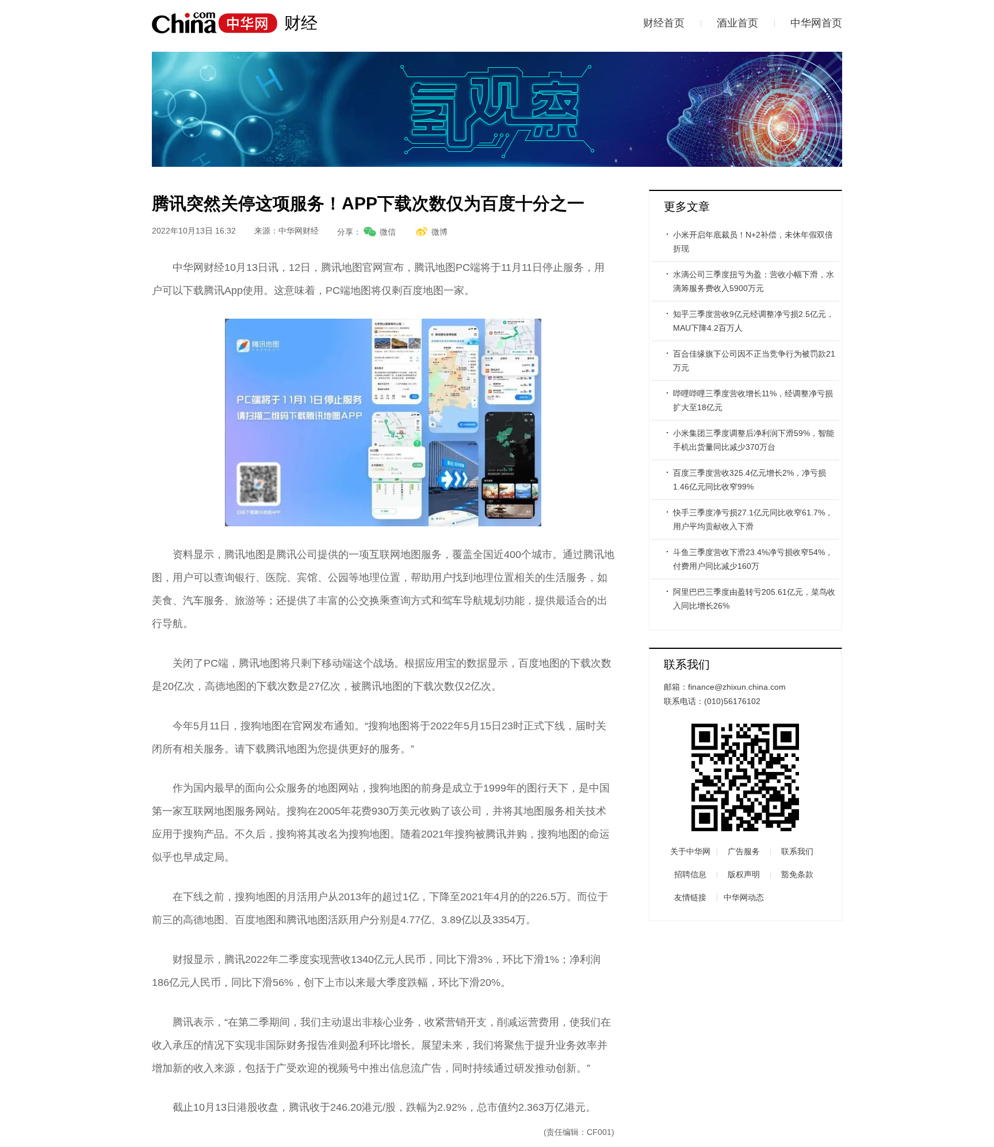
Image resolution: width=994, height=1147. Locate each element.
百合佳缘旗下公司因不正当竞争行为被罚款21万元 (754, 360)
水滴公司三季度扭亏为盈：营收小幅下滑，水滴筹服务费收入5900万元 (753, 281)
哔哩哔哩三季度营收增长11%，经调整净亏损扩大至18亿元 (753, 400)
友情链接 (690, 897)
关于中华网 (690, 851)
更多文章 (687, 206)
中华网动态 (744, 897)
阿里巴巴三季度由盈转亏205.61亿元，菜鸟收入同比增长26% (754, 598)
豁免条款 (797, 874)
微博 (439, 231)
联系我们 (797, 851)
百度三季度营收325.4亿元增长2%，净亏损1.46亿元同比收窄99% (749, 479)
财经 (301, 23)
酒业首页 (737, 23)
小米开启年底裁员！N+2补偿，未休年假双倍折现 (753, 241)
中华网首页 (816, 23)
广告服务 (744, 851)
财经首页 (664, 23)
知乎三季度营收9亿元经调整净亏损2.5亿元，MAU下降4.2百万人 (753, 320)
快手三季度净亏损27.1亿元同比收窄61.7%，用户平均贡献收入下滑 (753, 519)
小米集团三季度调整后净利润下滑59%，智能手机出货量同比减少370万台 (753, 440)
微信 (388, 231)
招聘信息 (690, 874)
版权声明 (744, 874)
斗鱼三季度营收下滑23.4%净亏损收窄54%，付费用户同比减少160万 (753, 559)
